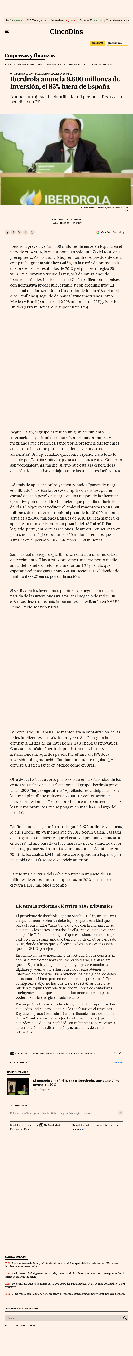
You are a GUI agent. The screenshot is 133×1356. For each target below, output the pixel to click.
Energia (41, 65)
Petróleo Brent (57, 20)
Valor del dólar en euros (117, 20)
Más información (19, 1129)
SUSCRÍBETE (97, 43)
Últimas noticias (107, 65)
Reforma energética (20, 1113)
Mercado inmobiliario (75, 65)
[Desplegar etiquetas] (120, 1112)
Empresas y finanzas (30, 56)
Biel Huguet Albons (66, 219)
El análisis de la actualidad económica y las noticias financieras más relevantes (55, 1053)
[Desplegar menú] (7, 31)
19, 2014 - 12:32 (70, 223)
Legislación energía (70, 1113)
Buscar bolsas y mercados (21, 1308)
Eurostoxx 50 (85, 20)
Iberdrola (87, 1113)
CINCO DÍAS (38, 1090)
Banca (8, 65)
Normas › (118, 1062)
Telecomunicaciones (24, 65)
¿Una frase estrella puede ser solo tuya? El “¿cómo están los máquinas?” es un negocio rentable (69, 1293)
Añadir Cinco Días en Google (113, 232)
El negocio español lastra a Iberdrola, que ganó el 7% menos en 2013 (76, 1082)
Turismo (93, 65)
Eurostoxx (20, 1325)
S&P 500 (31, 20)
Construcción (54, 65)
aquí (81, 1129)
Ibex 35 (9, 20)
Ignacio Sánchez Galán (45, 1113)
